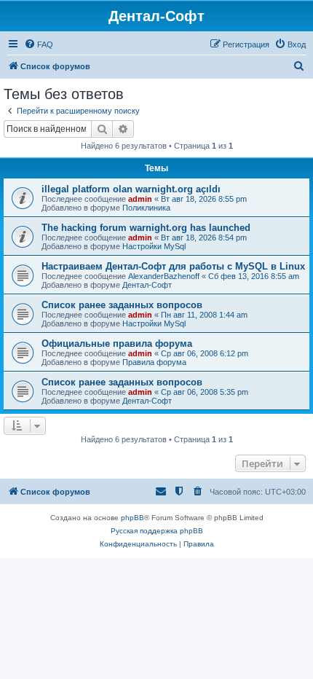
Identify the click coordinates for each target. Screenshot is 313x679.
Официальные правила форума (116, 343)
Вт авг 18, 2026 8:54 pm (204, 237)
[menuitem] (38, 44)
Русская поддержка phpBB (157, 531)
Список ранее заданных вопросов (121, 304)
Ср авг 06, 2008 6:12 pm (204, 353)
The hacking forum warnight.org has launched (145, 227)
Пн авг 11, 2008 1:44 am (204, 314)
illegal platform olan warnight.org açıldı (131, 189)
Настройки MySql (154, 246)
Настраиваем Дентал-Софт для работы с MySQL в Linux (173, 266)
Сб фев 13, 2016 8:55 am (253, 276)
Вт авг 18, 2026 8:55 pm (204, 199)
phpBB (132, 518)
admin (140, 199)
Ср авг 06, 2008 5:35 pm (204, 392)
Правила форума (154, 362)
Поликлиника (146, 207)
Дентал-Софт (147, 284)
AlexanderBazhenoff (163, 276)
